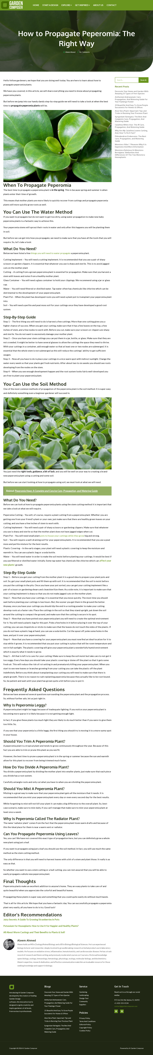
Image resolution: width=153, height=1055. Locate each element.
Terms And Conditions (87, 1021)
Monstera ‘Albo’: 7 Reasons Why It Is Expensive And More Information (130, 145)
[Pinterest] (122, 1011)
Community (83, 1001)
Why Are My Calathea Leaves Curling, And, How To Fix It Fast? (131, 131)
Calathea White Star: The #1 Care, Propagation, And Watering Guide (129, 126)
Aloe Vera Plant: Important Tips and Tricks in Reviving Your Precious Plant (131, 112)
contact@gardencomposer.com (125, 1006)
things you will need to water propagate (51, 253)
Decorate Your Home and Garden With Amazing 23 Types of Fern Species (131, 92)
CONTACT (111, 5)
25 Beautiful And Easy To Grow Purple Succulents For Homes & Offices (131, 106)
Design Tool (83, 998)
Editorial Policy (85, 1024)
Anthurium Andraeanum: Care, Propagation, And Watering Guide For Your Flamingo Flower (131, 99)
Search (143, 80)
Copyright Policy (85, 1028)
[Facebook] (116, 1011)
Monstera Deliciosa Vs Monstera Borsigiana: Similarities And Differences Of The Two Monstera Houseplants (130, 153)
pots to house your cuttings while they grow (62, 535)
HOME (36, 5)
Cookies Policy (84, 1031)
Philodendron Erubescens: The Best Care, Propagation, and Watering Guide (130, 138)
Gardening (83, 992)
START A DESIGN (50, 5)
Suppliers (82, 1005)
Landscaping (84, 995)
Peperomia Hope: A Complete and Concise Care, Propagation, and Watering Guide (56, 490)
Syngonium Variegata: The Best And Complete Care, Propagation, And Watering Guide (130, 119)
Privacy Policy (84, 1018)
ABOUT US (98, 5)
